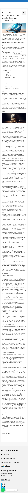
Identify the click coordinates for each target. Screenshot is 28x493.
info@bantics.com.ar (7, 454)
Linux (9, 20)
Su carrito (17, 1)
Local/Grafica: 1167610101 (6, 473)
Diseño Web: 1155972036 (6, 475)
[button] (23, 55)
